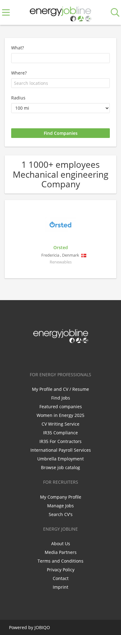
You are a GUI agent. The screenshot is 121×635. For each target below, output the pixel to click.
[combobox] (60, 83)
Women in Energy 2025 (60, 415)
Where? (19, 73)
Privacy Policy (60, 570)
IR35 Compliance (60, 433)
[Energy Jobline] (60, 13)
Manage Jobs (60, 506)
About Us (60, 543)
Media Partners (61, 552)
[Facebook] (41, 356)
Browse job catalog (60, 467)
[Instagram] (71, 356)
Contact (61, 578)
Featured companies (60, 406)
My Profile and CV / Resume (60, 389)
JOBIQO (42, 627)
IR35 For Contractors (60, 441)
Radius (18, 98)
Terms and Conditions (60, 561)
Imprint (60, 587)
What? (17, 48)
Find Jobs (60, 398)
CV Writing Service (60, 424)
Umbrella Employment (60, 459)
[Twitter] (51, 356)
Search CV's (61, 514)
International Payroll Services (60, 450)
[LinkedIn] (61, 356)
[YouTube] (81, 356)
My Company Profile (60, 497)
